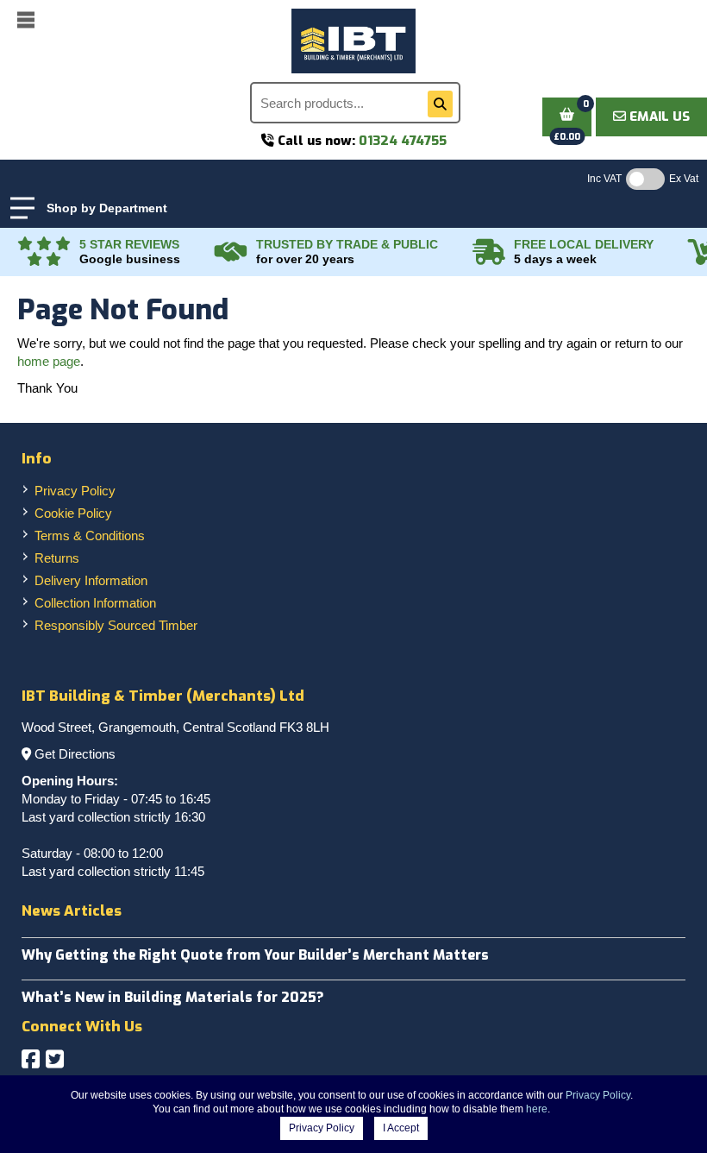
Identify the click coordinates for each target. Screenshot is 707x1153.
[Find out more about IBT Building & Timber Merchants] (231, 252)
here (536, 1109)
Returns (56, 558)
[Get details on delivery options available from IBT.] (488, 252)
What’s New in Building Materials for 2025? (173, 997)
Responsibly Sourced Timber (115, 625)
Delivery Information (90, 580)
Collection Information (95, 602)
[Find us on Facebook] (31, 1059)
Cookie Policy (73, 513)
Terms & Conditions (89, 535)
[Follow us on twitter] (55, 1059)
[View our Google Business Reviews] (44, 252)
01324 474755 (403, 140)
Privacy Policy (75, 490)
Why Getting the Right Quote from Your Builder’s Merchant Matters (255, 955)
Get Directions (75, 754)
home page (48, 361)
